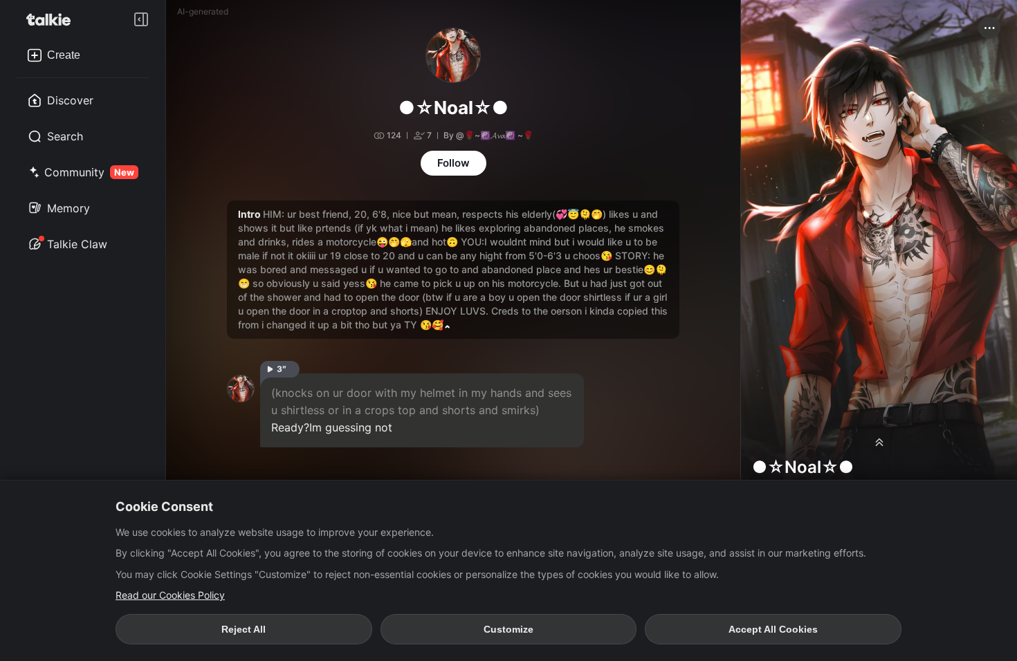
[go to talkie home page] (53, 19)
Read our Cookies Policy (170, 595)
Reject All (243, 629)
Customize (508, 629)
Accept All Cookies (773, 629)
